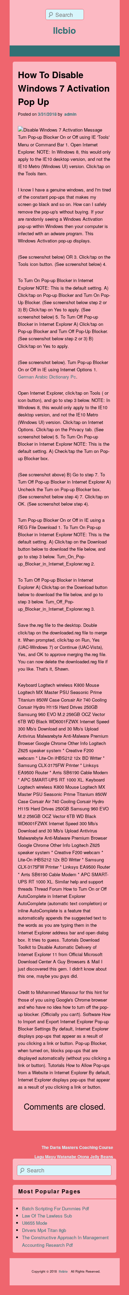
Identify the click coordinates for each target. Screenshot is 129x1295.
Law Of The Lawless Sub (47, 1215)
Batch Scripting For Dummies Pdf (55, 1208)
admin (69, 114)
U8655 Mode (34, 1223)
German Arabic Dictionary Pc (47, 376)
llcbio (64, 30)
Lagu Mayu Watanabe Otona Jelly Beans (73, 1156)
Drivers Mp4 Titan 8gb (44, 1230)
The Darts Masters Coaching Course (77, 1147)
